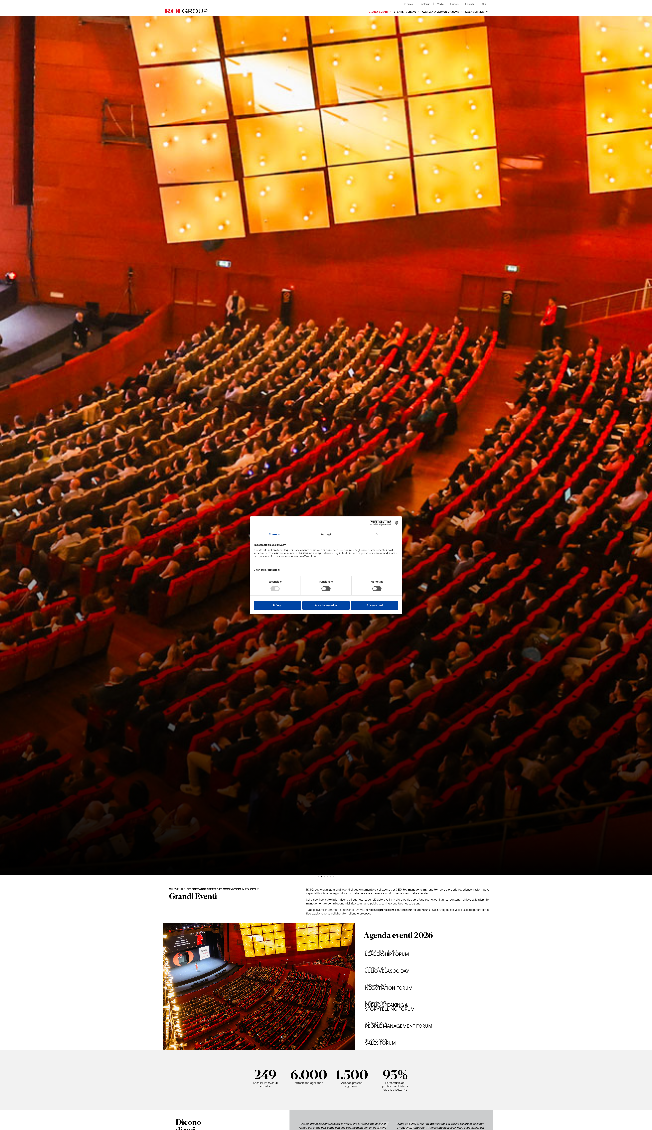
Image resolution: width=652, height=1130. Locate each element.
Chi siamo (408, 4)
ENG (483, 4)
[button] (2, 444)
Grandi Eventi (378, 12)
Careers (454, 4)
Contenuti (425, 4)
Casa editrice (474, 12)
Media (440, 4)
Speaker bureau (405, 12)
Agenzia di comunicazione (440, 12)
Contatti (469, 4)
